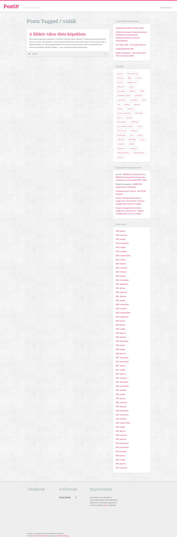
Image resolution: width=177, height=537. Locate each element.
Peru (131, 135)
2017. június (120, 366)
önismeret (120, 157)
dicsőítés (120, 82)
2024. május (120, 247)
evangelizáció (121, 100)
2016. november (122, 386)
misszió (140, 126)
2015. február (121, 439)
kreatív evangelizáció (124, 113)
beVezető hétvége (132, 74)
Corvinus (138, 78)
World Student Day (123, 153)
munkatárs (134, 131)
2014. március (121, 468)
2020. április (121, 333)
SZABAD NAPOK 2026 (125, 49)
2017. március (121, 378)
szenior (142, 139)
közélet (119, 117)
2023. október (121, 251)
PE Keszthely (121, 135)
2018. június (120, 345)
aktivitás (120, 74)
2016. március (121, 402)
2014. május (120, 459)
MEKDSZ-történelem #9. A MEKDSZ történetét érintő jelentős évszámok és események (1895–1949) (131, 177)
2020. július (120, 321)
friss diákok (134, 100)
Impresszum (166, 7)
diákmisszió (121, 87)
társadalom (133, 148)
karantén (120, 109)
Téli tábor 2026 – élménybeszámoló (131, 45)
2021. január (120, 300)
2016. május (120, 394)
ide (105, 505)
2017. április (121, 374)
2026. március (121, 235)
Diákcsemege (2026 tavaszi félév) (130, 28)
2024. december (122, 243)
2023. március (121, 268)
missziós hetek (121, 131)
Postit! (11, 6)
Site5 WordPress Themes (42, 536)
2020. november (122, 304)
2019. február (121, 337)
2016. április (121, 398)
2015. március (121, 435)
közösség (129, 117)
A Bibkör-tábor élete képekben (57, 34)
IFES (143, 100)
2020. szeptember (123, 312)
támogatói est (121, 148)
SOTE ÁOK (132, 139)
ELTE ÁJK (138, 96)
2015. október (121, 419)
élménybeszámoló (138, 153)
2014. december (122, 443)
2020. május (120, 329)
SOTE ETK (120, 139)
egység (131, 87)
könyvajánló (139, 113)
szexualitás (120, 144)
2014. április (121, 463)
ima (118, 104)
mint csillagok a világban (125, 126)
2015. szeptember (123, 423)
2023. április (121, 263)
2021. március (121, 292)
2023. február (121, 272)
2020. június (120, 325)
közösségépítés (122, 122)
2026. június (120, 231)
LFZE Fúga (134, 122)
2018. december (122, 341)
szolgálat (131, 144)
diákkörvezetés (132, 82)
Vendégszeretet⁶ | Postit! (126, 191)
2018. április (121, 353)
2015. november (122, 415)
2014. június (120, 455)
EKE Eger (133, 91)
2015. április (121, 431)
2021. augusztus (122, 284)
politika (140, 135)
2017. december (122, 357)
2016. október (121, 390)
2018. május (120, 349)
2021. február (121, 296)
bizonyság (120, 78)
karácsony (130, 109)
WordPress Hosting (63, 536)
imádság (126, 104)
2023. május (120, 259)
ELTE (142, 91)
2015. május (120, 427)
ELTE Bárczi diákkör (124, 96)
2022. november (122, 280)
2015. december (122, 410)
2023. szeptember (123, 255)
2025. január (121, 239)
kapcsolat (137, 104)
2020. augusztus (122, 317)
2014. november (122, 447)
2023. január (121, 276)
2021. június (120, 288)
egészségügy (121, 91)
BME (129, 78)
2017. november (122, 361)
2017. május (120, 370)
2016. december (122, 382)
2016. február (121, 406)
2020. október (121, 308)
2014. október (121, 451)
